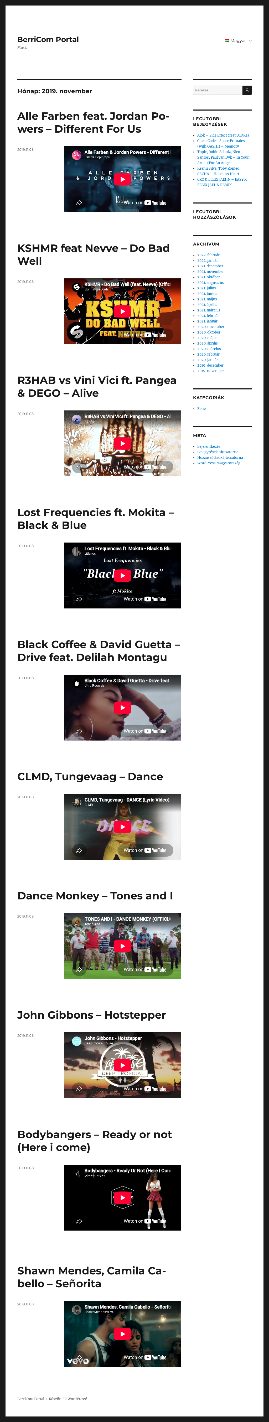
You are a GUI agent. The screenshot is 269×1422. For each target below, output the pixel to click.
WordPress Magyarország (218, 463)
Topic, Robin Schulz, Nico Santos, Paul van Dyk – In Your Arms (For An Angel (223, 157)
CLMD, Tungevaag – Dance (90, 776)
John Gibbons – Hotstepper (91, 1014)
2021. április (207, 305)
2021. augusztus (210, 282)
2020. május (207, 338)
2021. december (210, 266)
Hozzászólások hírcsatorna (220, 457)
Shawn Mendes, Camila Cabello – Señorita (91, 1277)
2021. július (206, 288)
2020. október (208, 332)
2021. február (208, 316)
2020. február (208, 354)
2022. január (207, 260)
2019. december (210, 365)
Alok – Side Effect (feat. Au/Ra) (223, 135)
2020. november (210, 327)
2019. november (210, 371)
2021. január (207, 321)
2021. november (210, 271)
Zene (201, 409)
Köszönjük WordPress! (68, 1399)
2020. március (209, 349)
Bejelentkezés (208, 446)
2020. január (207, 360)
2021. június (207, 293)
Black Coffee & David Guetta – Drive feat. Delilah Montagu (98, 651)
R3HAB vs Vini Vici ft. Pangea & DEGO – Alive (97, 386)
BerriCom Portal (48, 39)
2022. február (208, 255)
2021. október (208, 277)
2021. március (208, 310)
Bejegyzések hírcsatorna (217, 452)
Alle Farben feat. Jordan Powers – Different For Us (93, 122)
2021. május (207, 299)
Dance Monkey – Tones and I (95, 895)
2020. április (207, 343)
